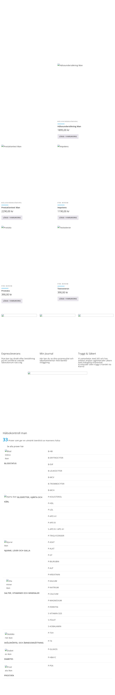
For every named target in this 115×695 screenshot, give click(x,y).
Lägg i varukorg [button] (68, 136)
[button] (57, 446)
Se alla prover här (15, 446)
